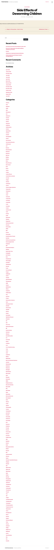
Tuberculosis (8, 508)
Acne (7, 104)
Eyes (7, 256)
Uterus (7, 514)
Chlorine (7, 181)
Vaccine (7, 516)
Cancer (7, 170)
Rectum (7, 443)
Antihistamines (8, 127)
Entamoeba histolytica (10, 247)
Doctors (7, 232)
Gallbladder (8, 273)
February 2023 (8, 82)
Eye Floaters (8, 255)
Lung (7, 349)
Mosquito (7, 377)
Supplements (8, 480)
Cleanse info (8, 189)
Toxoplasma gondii (9, 499)
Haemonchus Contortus (10, 300)
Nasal (7, 392)
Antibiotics (8, 125)
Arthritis (7, 134)
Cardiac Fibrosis (9, 174)
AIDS (7, 110)
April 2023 (8, 79)
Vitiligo (7, 527)
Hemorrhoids (8, 307)
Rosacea (7, 450)
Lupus (7, 350)
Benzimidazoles (9, 149)
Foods (7, 268)
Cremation (8, 206)
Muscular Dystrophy (9, 384)
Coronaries (8, 200)
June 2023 (8, 77)
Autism (7, 138)
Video (7, 522)
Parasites (7, 414)
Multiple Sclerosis (9, 382)
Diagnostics (8, 221)
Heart (7, 302)
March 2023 (8, 81)
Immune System (9, 330)
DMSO (7, 228)
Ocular (7, 403)
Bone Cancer (8, 164)
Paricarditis (8, 416)
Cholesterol (8, 183)
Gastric (7, 275)
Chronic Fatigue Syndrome (11, 187)
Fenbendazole (8, 258)
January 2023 (8, 84)
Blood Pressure (8, 162)
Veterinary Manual (9, 520)
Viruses (7, 523)
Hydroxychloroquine (9, 326)
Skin (6, 465)
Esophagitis (8, 253)
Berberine (8, 151)
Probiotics (8, 426)
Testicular (8, 486)
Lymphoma (8, 354)
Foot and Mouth (9, 270)
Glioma (7, 288)
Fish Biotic (8, 262)
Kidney (7, 341)
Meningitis (8, 369)
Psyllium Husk (8, 437)
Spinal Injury (8, 471)
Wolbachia (8, 531)
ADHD (7, 108)
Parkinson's (8, 418)
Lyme (7, 352)
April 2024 (8, 69)
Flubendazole (8, 264)
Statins (7, 475)
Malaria (7, 356)
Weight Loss (8, 529)
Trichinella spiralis (9, 505)
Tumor (7, 510)
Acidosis (7, 102)
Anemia (7, 121)
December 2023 (9, 73)
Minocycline (8, 373)
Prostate (7, 428)
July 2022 (8, 96)
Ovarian (7, 409)
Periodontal (8, 420)
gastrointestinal (9, 279)
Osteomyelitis (8, 407)
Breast (7, 168)
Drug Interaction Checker (10, 236)
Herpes (7, 313)
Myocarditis (8, 386)
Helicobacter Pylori (9, 303)
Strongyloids (8, 478)
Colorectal (8, 196)
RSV (6, 452)
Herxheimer (8, 315)
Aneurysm (8, 123)
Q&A (7, 439)
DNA (7, 230)
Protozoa (7, 433)
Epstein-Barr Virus (9, 251)
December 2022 (9, 86)
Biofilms (7, 157)
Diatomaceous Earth (9, 223)
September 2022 (9, 92)
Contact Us (47, 1)
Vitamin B (7, 525)
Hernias (7, 311)
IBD (6, 328)
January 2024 (8, 71)
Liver (7, 345)
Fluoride (7, 266)
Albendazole (8, 112)
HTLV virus (8, 324)
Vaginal (7, 518)
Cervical (7, 177)
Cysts (7, 211)
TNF (6, 495)
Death (7, 215)
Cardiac (7, 172)
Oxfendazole (8, 411)
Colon (7, 194)
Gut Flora (7, 296)
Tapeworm (8, 482)
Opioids (7, 405)
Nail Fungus (8, 390)
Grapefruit (8, 290)
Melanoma (8, 367)
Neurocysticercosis (9, 396)
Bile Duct (7, 155)
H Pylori (7, 298)
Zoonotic (7, 540)
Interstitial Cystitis (9, 335)
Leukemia (7, 343)
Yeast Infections (9, 535)
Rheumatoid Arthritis (10, 446)
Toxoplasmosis (8, 501)
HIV (6, 320)
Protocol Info (8, 431)
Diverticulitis (8, 226)
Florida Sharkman (4, 1)
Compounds (8, 198)
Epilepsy (7, 249)
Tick (6, 493)
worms (7, 533)
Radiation (7, 441)
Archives (7, 132)
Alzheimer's (8, 115)
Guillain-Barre (8, 292)
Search (6, 37)
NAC (7, 388)
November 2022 (9, 88)
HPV (6, 322)
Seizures (7, 456)
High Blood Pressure (9, 317)
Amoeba (7, 117)
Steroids (7, 476)
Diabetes (7, 219)
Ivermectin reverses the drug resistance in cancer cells (16, 46)
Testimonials (8, 488)
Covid (7, 204)
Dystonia (7, 238)
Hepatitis (7, 309)
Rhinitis (7, 448)
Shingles (7, 461)
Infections (8, 332)
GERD (7, 283)
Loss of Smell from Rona (10, 347)
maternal (7, 362)
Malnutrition (8, 358)
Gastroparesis (8, 281)
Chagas (7, 179)
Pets (7, 422)
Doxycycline (8, 234)
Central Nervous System (10, 176)
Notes (7, 399)
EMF (6, 245)
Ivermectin (8, 339)
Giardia (7, 285)
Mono (7, 375)
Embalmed (8, 243)
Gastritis (7, 277)
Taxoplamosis (8, 484)
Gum (7, 294)
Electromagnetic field (10, 241)
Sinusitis (7, 463)
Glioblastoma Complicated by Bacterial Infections (15, 53)
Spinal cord (8, 469)
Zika (6, 537)
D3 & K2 (7, 213)
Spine (7, 473)
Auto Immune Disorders (10, 142)
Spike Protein (8, 467)
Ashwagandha (8, 136)
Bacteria (7, 147)
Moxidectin (8, 379)
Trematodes (8, 503)
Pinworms (8, 424)
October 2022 (8, 90)
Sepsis (7, 458)
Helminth (7, 305)
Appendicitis (8, 130)
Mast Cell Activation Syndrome (11, 360)
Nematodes (8, 394)
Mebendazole (8, 364)
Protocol (7, 51)
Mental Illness (8, 371)
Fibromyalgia (8, 260)
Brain (7, 166)
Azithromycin (8, 144)
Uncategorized (8, 512)
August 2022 (8, 94)
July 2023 (8, 75)
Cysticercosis (8, 209)
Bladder (7, 159)
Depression (8, 217)
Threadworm (8, 490)
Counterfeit (8, 202)
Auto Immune (8, 140)
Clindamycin (8, 191)
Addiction (7, 106)
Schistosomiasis (9, 454)
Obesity (7, 401)
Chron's (7, 185)
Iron (6, 337)
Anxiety (7, 129)
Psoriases (8, 435)
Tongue (7, 497)
